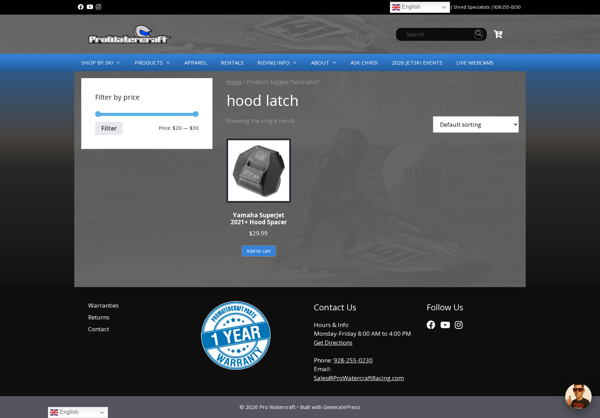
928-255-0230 (506, 7)
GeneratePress (341, 406)
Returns (98, 317)
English (410, 7)
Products (149, 62)
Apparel (195, 62)
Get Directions (333, 342)
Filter (109, 128)
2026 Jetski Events (417, 62)
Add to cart (258, 251)
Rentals (232, 62)
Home (234, 82)
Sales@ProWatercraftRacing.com (359, 378)
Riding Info (273, 62)
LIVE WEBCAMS (474, 62)
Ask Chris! (364, 62)
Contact (98, 329)
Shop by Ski (97, 62)
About (320, 62)
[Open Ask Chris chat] (578, 396)
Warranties (103, 305)
